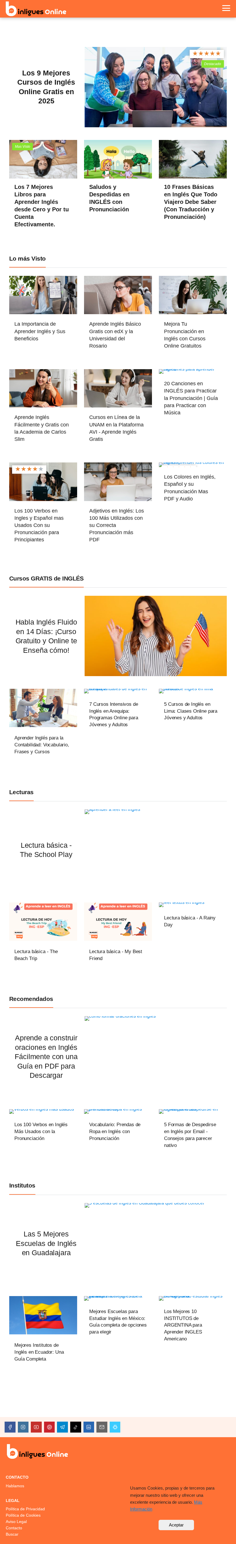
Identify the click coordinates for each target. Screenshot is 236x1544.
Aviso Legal (16, 1521)
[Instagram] (23, 1427)
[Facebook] (10, 1427)
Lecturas (21, 792)
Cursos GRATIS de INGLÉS (46, 578)
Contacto (14, 1528)
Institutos (22, 1185)
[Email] (101, 1427)
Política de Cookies (23, 1515)
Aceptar (176, 1524)
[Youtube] (36, 1427)
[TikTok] (75, 1427)
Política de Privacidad (25, 1509)
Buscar (12, 1534)
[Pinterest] (49, 1427)
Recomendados (31, 998)
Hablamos (15, 1486)
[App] (115, 1427)
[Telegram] (62, 1427)
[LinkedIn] (88, 1427)
